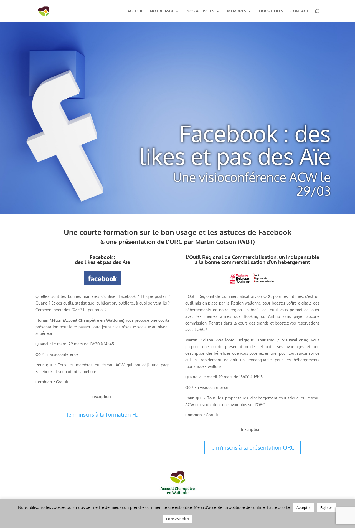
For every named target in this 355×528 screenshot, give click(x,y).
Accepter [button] (303, 507)
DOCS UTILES (271, 11)
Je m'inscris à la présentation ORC (252, 447)
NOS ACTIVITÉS (200, 11)
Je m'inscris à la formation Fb (102, 414)
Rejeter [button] (326, 507)
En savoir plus (177, 519)
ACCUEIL (135, 11)
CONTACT (299, 11)
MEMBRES (236, 11)
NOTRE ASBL (162, 11)
